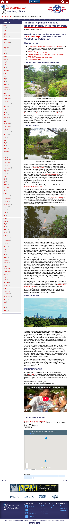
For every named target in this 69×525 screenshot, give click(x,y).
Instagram (31, 516)
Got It (32, 523)
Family (63, 476)
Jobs (52, 509)
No (38, 523)
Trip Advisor (32, 513)
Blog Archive (7, 22)
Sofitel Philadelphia (33, 36)
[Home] (2, 1)
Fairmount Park (28, 477)
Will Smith (31, 374)
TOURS (43, 503)
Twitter (31, 510)
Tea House (55, 476)
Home (3, 16)
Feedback (63, 510)
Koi (59, 476)
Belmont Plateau (60, 113)
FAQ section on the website (50, 174)
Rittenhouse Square (38, 168)
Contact (63, 503)
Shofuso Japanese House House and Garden (37, 113)
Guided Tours (43, 506)
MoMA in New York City (56, 197)
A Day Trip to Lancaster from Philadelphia (40, 58)
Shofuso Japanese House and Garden (35, 421)
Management (54, 507)
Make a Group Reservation (63, 507)
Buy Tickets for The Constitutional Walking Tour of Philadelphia (46, 46)
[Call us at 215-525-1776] (7, 1)
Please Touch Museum (34, 59)
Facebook (31, 506)
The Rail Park (31, 51)
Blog (8, 16)
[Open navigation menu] (67, 1)
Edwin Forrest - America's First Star (38, 53)
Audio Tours (44, 513)
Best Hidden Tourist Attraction (33, 186)
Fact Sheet (53, 505)
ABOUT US (54, 503)
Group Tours (44, 511)
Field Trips (44, 509)
